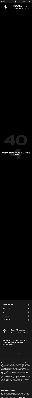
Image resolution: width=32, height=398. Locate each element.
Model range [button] (8, 304)
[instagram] (7, 348)
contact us (26, 1)
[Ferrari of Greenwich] (15, 2)
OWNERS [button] (6, 316)
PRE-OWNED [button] (7, 308)
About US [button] (6, 319)
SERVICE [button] (6, 312)
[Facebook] (3, 348)
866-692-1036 (8, 344)
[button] (16, 165)
